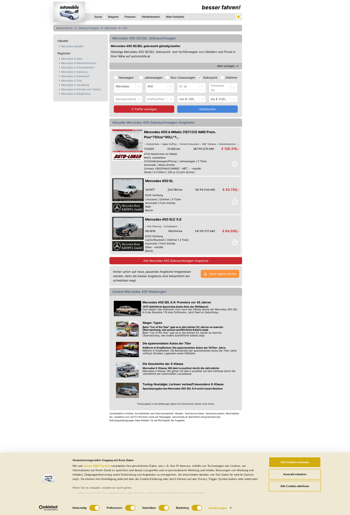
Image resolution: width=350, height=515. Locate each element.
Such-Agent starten (222, 274)
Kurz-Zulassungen (183, 77)
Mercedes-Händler (72, 46)
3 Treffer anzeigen (144, 109)
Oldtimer (231, 77)
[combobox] (116, 86)
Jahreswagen (153, 77)
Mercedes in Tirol (71, 80)
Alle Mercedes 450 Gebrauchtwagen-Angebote (175, 261)
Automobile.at (64, 28)
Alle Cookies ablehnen (294, 486)
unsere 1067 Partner (96, 465)
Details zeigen (218, 507)
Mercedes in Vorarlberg (75, 84)
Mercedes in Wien (71, 58)
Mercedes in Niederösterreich (78, 63)
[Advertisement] (147, 451)
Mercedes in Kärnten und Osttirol (80, 89)
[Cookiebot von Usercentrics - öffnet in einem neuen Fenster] (48, 508)
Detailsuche (207, 109)
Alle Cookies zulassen (295, 462)
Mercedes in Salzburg (74, 71)
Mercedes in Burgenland (75, 93)
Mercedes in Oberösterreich (77, 67)
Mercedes (111, 28)
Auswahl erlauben (294, 474)
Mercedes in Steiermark (75, 76)
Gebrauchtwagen (88, 28)
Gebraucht (210, 77)
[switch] (130, 508)
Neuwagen (126, 77)
